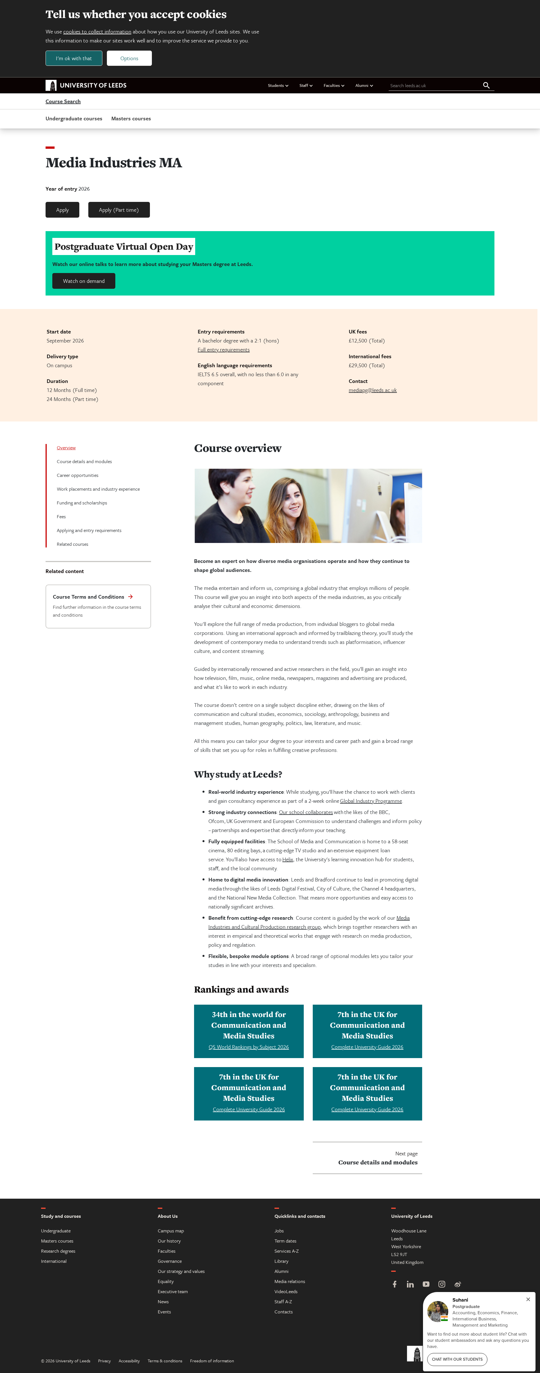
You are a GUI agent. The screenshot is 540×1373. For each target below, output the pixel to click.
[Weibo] (457, 1285)
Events (164, 1311)
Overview (66, 447)
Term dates (285, 1240)
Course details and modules (84, 461)
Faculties (332, 85)
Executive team (173, 1291)
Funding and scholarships (82, 502)
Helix (287, 859)
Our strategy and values (181, 1271)
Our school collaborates (306, 812)
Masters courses (131, 118)
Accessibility (129, 1361)
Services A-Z (286, 1250)
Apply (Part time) (119, 209)
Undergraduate (56, 1230)
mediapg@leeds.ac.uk (373, 390)
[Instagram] (441, 1285)
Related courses (72, 543)
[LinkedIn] (410, 1285)
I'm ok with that (74, 58)
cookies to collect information (97, 31)
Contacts (283, 1311)
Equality (166, 1281)
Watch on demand (84, 281)
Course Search (63, 101)
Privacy (104, 1361)
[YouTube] (426, 1285)
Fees (61, 516)
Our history (169, 1240)
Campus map (171, 1230)
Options (129, 58)
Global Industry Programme (371, 800)
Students (276, 85)
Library (281, 1260)
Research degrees (58, 1250)
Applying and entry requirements (89, 530)
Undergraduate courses (74, 118)
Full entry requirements (224, 349)
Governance (170, 1260)
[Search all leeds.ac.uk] (486, 86)
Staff (304, 85)
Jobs (279, 1230)
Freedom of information (212, 1361)
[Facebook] (394, 1285)
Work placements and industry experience (98, 488)
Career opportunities (77, 475)
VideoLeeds (286, 1291)
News (163, 1301)
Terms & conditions (165, 1361)
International (54, 1260)
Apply (62, 209)
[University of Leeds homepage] (86, 85)
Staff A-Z (283, 1301)
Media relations (289, 1281)
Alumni (362, 85)
